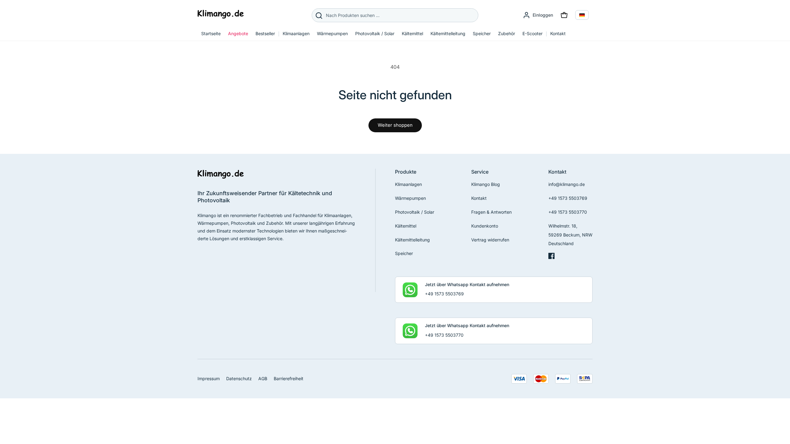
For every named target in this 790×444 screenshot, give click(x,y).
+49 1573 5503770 (567, 212)
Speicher (404, 253)
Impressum (209, 378)
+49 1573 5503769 (567, 198)
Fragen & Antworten (491, 212)
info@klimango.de (566, 184)
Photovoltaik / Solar (414, 212)
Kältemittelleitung (412, 239)
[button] (564, 15)
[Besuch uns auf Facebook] (551, 257)
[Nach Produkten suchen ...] (319, 15)
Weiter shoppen (395, 125)
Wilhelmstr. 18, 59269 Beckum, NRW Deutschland (570, 234)
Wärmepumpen (410, 198)
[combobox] (395, 15)
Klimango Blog (485, 184)
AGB (262, 378)
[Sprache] (582, 15)
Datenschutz (239, 378)
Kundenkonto (484, 225)
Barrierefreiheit (288, 378)
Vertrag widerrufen (490, 239)
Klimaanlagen (408, 184)
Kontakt (479, 198)
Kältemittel (405, 225)
